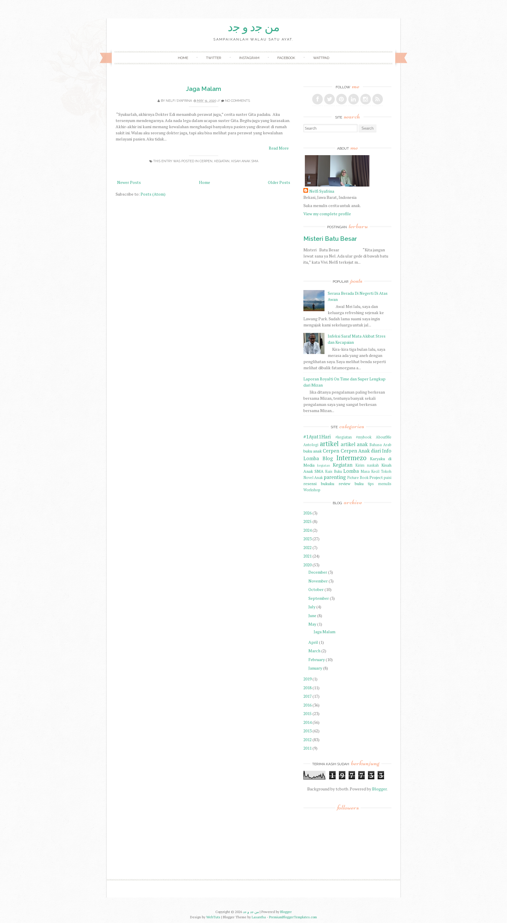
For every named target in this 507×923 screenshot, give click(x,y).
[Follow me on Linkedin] (353, 99)
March (314, 650)
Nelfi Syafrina (179, 101)
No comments (237, 101)
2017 (307, 696)
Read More (279, 148)
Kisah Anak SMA (244, 161)
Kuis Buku (333, 471)
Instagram (249, 58)
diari (376, 451)
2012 (307, 739)
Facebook (286, 58)
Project (376, 477)
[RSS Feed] (377, 99)
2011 (307, 748)
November (318, 581)
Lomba (351, 471)
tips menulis (379, 483)
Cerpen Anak (355, 451)
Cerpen (206, 161)
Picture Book (358, 477)
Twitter (213, 58)
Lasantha (259, 917)
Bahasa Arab (380, 444)
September (318, 598)
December (317, 572)
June (312, 615)
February (316, 659)
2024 (307, 530)
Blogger (379, 789)
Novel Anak (313, 477)
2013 (307, 731)
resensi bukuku (318, 483)
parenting (335, 477)
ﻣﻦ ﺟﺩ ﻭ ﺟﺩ (254, 27)
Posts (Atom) (153, 194)
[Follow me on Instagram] (365, 99)
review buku (351, 483)
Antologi (310, 444)
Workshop (311, 489)
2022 (307, 547)
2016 (307, 705)
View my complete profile (327, 213)
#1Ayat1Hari (317, 436)
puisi (387, 477)
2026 (307, 513)
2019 (307, 679)
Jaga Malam (203, 88)
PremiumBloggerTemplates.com (293, 917)
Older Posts (279, 182)
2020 (307, 565)
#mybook (363, 437)
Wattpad (321, 58)
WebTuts (213, 917)
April (313, 642)
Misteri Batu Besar (330, 238)
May (312, 624)
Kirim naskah (367, 465)
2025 (307, 521)
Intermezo (351, 457)
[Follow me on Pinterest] (341, 99)
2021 (307, 556)
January (315, 668)
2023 (307, 538)
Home (183, 58)
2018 (307, 687)
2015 (307, 713)
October (316, 589)
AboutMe (383, 437)
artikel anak (354, 444)
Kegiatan (221, 161)
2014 (307, 722)
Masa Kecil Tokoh (376, 471)
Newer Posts (129, 182)
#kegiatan (343, 437)
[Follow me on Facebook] (317, 99)
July (311, 606)
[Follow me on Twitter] (329, 99)
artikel (329, 443)
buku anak (312, 451)
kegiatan (323, 465)
